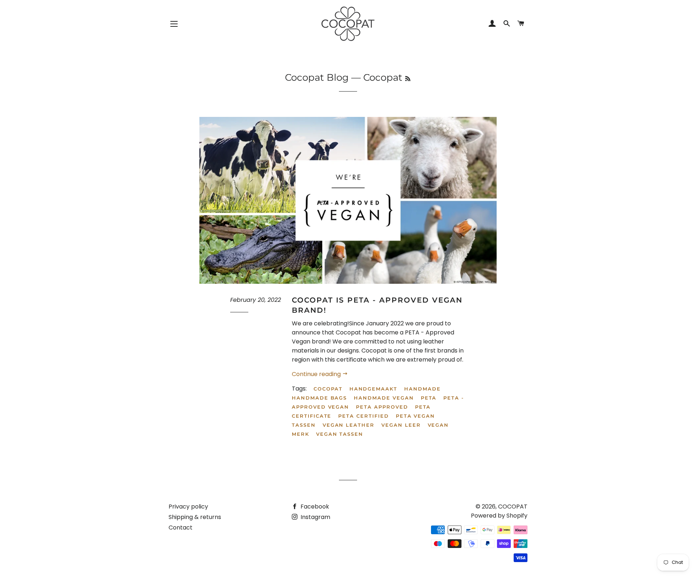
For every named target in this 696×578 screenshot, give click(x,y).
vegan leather (348, 425)
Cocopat (328, 389)
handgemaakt (373, 389)
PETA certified (363, 416)
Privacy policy (188, 506)
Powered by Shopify (499, 515)
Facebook (314, 506)
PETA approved (382, 407)
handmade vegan (384, 398)
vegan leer (401, 425)
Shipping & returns (195, 517)
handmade (422, 389)
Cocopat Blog (317, 77)
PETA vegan (415, 416)
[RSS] (408, 78)
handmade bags (319, 398)
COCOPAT (512, 506)
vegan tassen (339, 434)
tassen (304, 425)
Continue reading (317, 374)
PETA (429, 398)
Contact (180, 527)
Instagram (314, 517)
